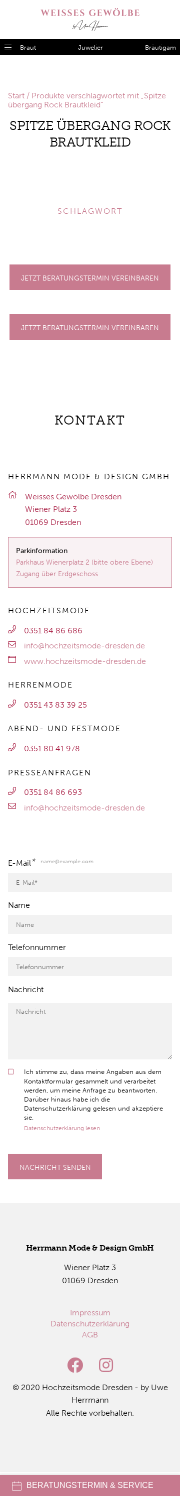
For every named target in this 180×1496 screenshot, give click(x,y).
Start (16, 95)
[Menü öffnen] (8, 47)
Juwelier (90, 47)
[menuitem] (90, 1312)
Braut (28, 47)
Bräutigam (160, 47)
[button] (22, 183)
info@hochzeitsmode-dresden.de (84, 645)
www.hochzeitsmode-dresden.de (85, 661)
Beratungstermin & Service (90, 1485)
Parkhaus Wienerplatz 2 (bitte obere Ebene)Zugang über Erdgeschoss (84, 568)
